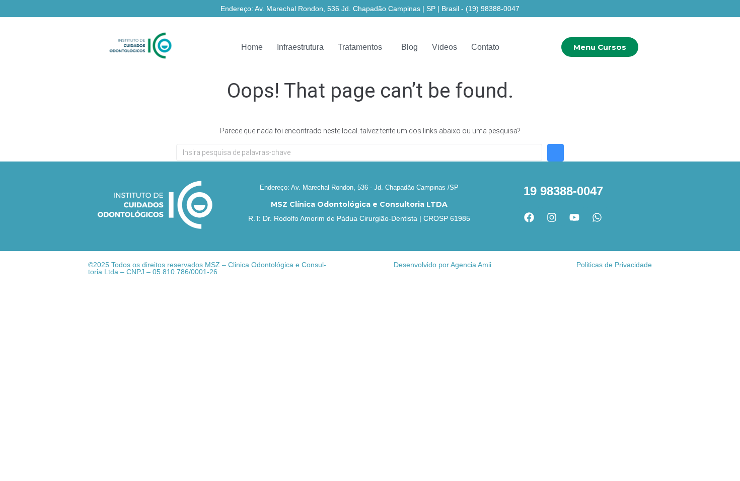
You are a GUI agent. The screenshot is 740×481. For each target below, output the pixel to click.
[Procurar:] (359, 152)
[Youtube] (574, 217)
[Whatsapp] (597, 217)
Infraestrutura (300, 47)
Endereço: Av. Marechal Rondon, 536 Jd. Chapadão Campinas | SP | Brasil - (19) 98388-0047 (370, 9)
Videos (444, 47)
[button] (362, 47)
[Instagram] (552, 217)
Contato (485, 47)
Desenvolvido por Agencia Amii (442, 265)
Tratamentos (360, 47)
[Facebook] (529, 217)
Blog (409, 47)
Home (252, 47)
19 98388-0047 (563, 191)
